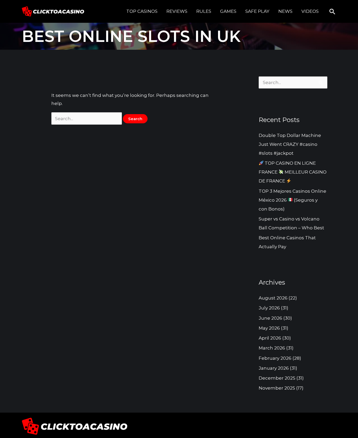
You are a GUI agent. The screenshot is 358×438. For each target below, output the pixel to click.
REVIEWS (176, 11)
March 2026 (272, 348)
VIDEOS (310, 11)
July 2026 (269, 308)
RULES (203, 11)
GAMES (228, 11)
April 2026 (270, 338)
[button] (332, 11)
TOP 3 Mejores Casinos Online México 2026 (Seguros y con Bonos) (292, 200)
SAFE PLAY (257, 11)
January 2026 (274, 368)
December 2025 (277, 378)
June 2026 (270, 318)
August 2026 (273, 298)
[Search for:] (87, 118)
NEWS (285, 11)
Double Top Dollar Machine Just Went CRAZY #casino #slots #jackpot (290, 144)
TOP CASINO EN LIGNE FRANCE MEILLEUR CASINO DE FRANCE (293, 172)
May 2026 (269, 328)
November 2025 (277, 388)
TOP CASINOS (142, 11)
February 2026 (275, 358)
